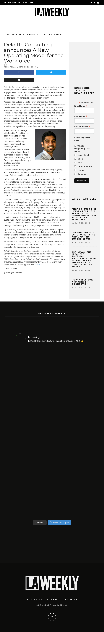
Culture (47, 34)
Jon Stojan (10, 67)
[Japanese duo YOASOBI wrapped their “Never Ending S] (71, 389)
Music (15, 34)
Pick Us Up (34, 599)
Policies (71, 599)
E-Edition (28, 3)
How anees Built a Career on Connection (83, 282)
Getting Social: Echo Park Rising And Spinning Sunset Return (83, 235)
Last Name (80, 116)
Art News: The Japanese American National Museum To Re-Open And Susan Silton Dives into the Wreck (84, 259)
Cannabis (58, 34)
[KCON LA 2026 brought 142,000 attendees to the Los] (33, 475)
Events (80, 170)
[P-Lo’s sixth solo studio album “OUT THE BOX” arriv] (71, 475)
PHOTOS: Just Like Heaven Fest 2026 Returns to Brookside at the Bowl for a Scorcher (84, 214)
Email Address (82, 126)
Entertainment (27, 34)
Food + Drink (83, 155)
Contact (17, 3)
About (7, 3)
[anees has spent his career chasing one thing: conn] (33, 389)
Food (7, 34)
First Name (80, 106)
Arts (39, 34)
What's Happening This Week (82, 149)
